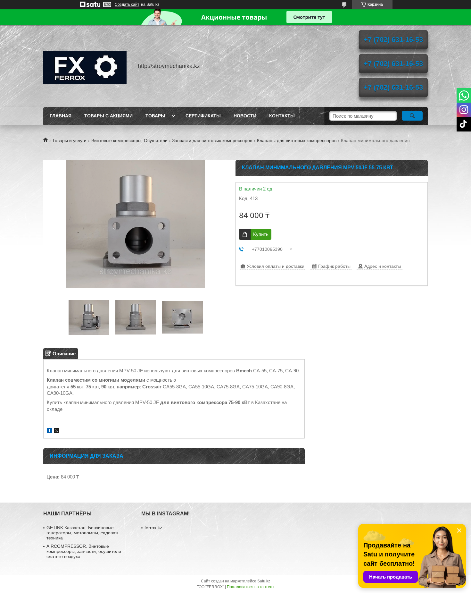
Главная (60, 115)
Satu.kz (263, 581)
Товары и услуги (69, 140)
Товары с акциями (108, 115)
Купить (261, 234)
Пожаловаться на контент (250, 587)
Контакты (282, 115)
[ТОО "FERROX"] (85, 66)
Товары (155, 115)
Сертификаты (203, 115)
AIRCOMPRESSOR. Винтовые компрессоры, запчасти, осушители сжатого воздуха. (83, 551)
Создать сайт (127, 4)
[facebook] (49, 431)
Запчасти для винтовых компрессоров (212, 140)
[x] (56, 431)
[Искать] (412, 116)
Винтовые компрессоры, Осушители (129, 140)
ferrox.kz (153, 527)
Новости (245, 115)
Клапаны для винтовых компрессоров (296, 140)
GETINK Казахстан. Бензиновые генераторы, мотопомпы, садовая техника (82, 532)
